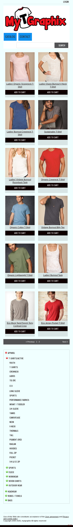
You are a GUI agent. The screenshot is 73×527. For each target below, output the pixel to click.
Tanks (12, 413)
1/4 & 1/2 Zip (15, 461)
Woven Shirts (15, 481)
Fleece (11, 472)
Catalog (10, 36)
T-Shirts (14, 367)
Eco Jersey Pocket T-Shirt (53, 323)
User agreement (52, 517)
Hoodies (13, 448)
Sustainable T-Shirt (53, 132)
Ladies (12, 376)
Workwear (13, 476)
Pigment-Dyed (16, 439)
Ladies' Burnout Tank (53, 275)
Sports (13, 395)
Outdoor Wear (15, 485)
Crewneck (14, 371)
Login (66, 1)
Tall (11, 435)
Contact (25, 36)
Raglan (13, 444)
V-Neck (12, 426)
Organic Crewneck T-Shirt (53, 179)
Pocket (13, 457)
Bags (10, 500)
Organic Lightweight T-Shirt (19, 275)
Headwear (12, 491)
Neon (12, 421)
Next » (65, 342)
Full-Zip (13, 452)
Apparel (11, 352)
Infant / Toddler (17, 404)
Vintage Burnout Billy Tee (53, 227)
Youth (12, 362)
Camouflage (15, 417)
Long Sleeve (15, 391)
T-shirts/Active (16, 358)
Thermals (14, 430)
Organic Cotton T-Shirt (20, 227)
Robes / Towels (15, 495)
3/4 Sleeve (14, 408)
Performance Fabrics (19, 399)
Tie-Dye (13, 380)
